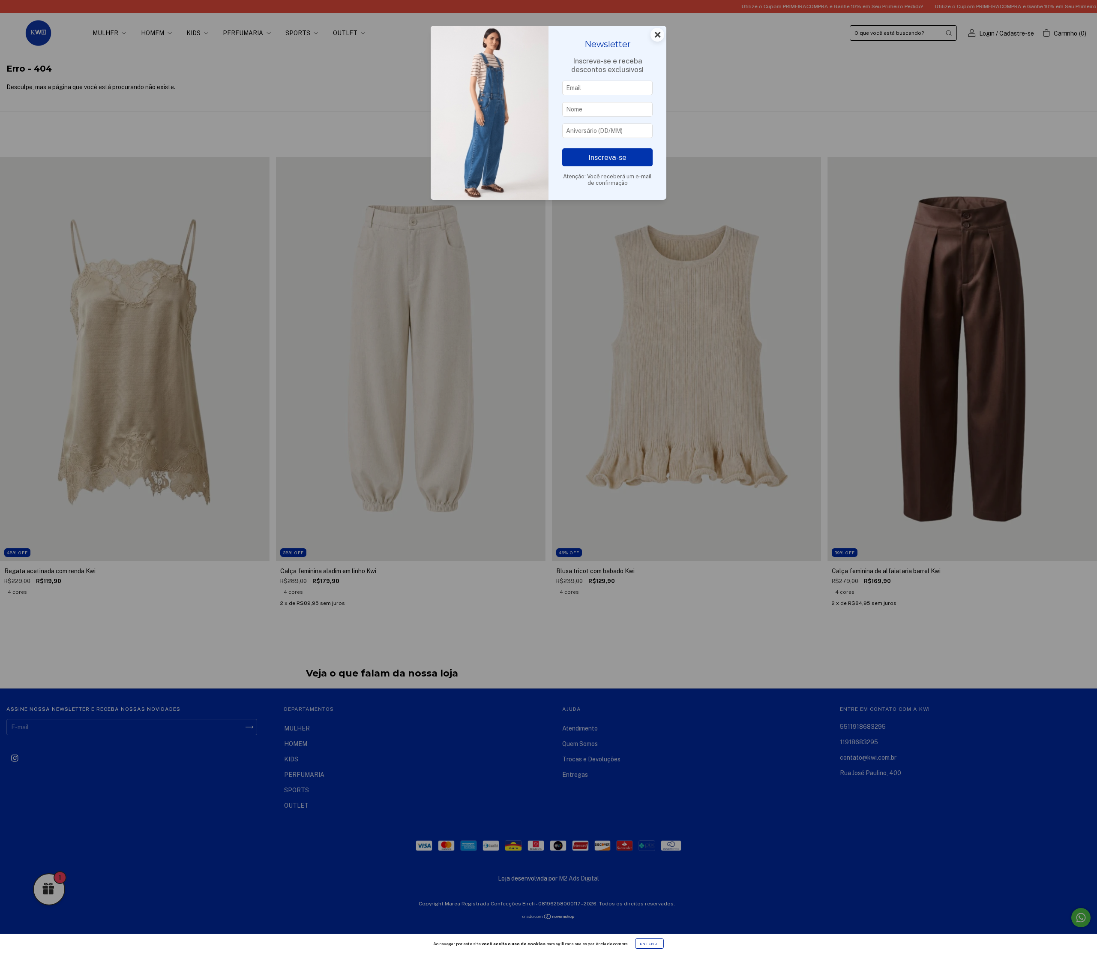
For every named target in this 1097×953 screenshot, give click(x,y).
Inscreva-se (607, 157)
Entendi (649, 943)
